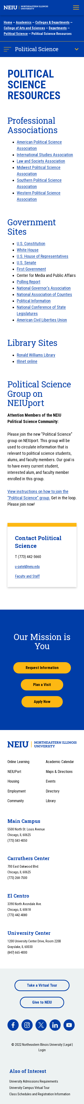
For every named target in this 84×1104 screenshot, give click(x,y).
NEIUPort (14, 771)
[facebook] (13, 1025)
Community (15, 801)
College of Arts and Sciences (24, 28)
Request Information (42, 667)
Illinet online (27, 361)
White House (27, 249)
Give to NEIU (42, 1002)
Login (42, 1050)
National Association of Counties (44, 294)
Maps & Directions (59, 771)
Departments (58, 28)
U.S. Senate (26, 262)
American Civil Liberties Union (42, 319)
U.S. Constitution (31, 243)
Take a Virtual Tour (42, 985)
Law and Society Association (41, 161)
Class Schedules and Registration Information (39, 1094)
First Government (31, 269)
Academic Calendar (60, 761)
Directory (53, 791)
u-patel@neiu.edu (27, 566)
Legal (67, 1045)
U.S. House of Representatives (42, 256)
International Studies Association (45, 154)
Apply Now (42, 701)
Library (51, 801)
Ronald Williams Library (36, 355)
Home (8, 22)
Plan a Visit (42, 684)
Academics (24, 22)
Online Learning (18, 761)
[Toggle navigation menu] (76, 7)
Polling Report (28, 281)
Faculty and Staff (27, 576)
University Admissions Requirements (33, 1081)
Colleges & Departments (52, 22)
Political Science (16, 34)
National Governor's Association (44, 288)
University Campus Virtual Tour (29, 1088)
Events (51, 781)
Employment (16, 791)
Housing (13, 781)
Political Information (34, 300)
